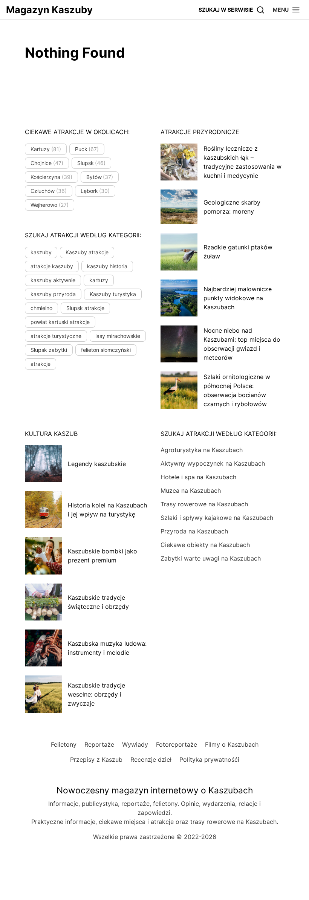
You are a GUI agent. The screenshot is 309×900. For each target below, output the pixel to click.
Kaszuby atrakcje (87, 252)
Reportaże (99, 744)
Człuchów (49, 191)
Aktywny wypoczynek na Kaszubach (213, 463)
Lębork (95, 191)
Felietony (63, 744)
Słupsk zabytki (49, 350)
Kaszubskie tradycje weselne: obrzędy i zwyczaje (96, 694)
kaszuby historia (107, 266)
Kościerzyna (51, 177)
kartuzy (98, 280)
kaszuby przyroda (53, 294)
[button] (286, 9)
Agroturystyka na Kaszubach (202, 450)
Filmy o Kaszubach (232, 744)
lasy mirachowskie (117, 336)
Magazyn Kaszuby (49, 9)
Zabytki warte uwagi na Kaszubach (211, 558)
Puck (87, 149)
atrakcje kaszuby (52, 266)
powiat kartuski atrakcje (60, 322)
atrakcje (40, 364)
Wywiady (135, 744)
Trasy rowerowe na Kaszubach (204, 504)
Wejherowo (50, 205)
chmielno (41, 308)
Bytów (99, 177)
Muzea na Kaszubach (191, 490)
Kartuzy (46, 149)
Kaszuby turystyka (113, 294)
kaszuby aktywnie (53, 280)
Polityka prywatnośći (209, 759)
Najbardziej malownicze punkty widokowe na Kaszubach (237, 298)
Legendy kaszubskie (97, 464)
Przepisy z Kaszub (96, 759)
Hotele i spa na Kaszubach (198, 477)
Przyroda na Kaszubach (194, 531)
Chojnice (47, 163)
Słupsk (91, 163)
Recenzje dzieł (150, 759)
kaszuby (41, 252)
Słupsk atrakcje (85, 308)
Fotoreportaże (176, 744)
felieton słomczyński (106, 350)
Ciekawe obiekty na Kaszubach (205, 545)
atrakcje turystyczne (56, 336)
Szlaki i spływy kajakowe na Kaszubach (217, 517)
